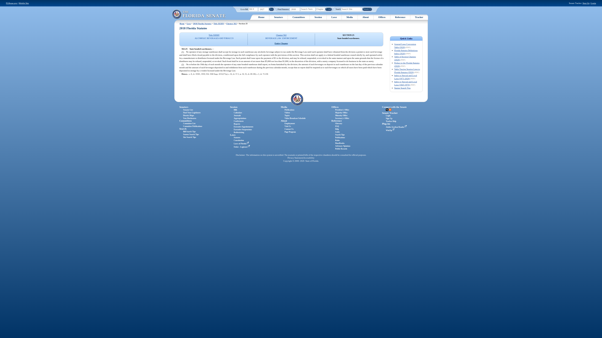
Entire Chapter (281, 43)
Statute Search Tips (402, 88)
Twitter (387, 109)
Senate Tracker (390, 113)
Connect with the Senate (394, 107)
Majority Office (341, 113)
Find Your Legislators (192, 113)
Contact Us (289, 129)
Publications (289, 110)
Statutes (237, 137)
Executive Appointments (243, 127)
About (365, 17)
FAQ (337, 126)
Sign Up (586, 3)
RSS (390, 109)
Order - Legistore (241, 147)
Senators (278, 17)
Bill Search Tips (189, 132)
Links (337, 132)
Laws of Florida (240, 144)
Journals (237, 115)
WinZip (389, 130)
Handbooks (340, 143)
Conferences (239, 121)
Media (349, 17)
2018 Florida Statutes (202, 24)
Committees (299, 17)
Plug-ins (386, 124)
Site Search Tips (189, 137)
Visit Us (288, 126)
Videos (287, 113)
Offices (381, 17)
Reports (237, 124)
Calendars (238, 113)
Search (338, 9)
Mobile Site (24, 3)
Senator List (188, 110)
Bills (235, 110)
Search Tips (340, 135)
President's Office (342, 110)
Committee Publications (192, 126)
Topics (287, 115)
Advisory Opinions (342, 146)
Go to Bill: (244, 9)
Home (261, 17)
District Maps (188, 115)
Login (593, 3)
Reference (400, 17)
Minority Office (341, 115)
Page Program (290, 132)
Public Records (341, 149)
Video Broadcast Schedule (295, 118)
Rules (337, 140)
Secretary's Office (342, 118)
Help (337, 129)
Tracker (419, 17)
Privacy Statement (295, 158)
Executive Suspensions (243, 129)
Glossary (338, 123)
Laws (334, 17)
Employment (290, 123)
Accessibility (308, 158)
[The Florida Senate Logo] (198, 14)
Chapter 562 (231, 24)
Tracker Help (391, 121)
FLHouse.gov (11, 3)
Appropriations (240, 118)
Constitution (239, 140)
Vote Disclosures (189, 118)
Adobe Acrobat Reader (395, 127)
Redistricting (239, 132)
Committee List (189, 123)
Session (318, 17)
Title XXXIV (219, 24)
